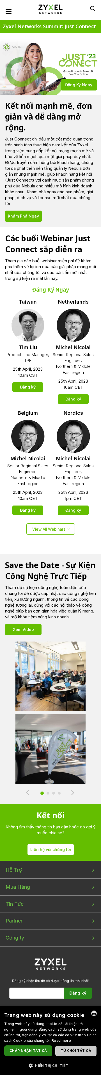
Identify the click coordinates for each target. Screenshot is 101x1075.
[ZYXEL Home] (50, 8)
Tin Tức (15, 904)
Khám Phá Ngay (23, 216)
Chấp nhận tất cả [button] (28, 1050)
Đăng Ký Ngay (78, 84)
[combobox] (94, 1013)
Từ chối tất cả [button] (76, 1050)
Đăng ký (28, 387)
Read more (61, 1040)
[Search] (92, 8)
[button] (50, 1065)
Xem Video (23, 629)
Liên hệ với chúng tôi (50, 849)
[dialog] (50, 1040)
